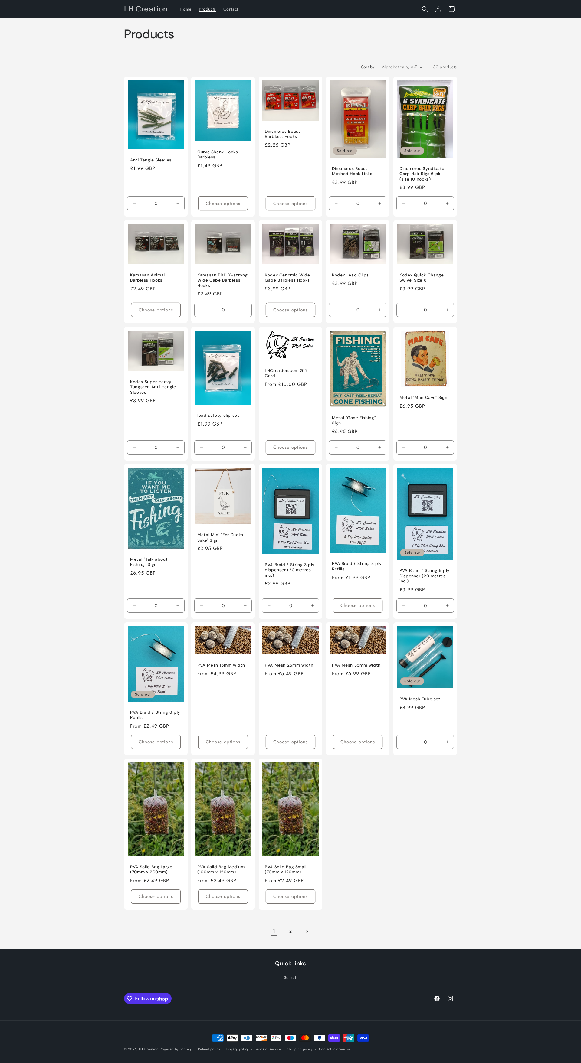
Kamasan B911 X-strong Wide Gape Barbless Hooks (222, 280)
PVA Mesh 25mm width (289, 665)
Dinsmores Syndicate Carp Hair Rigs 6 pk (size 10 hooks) (422, 174)
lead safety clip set (218, 415)
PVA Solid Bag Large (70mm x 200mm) (151, 869)
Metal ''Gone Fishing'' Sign (354, 420)
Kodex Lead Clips (350, 275)
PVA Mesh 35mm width (356, 665)
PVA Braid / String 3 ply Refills (357, 566)
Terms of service (268, 1049)
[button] (425, 9)
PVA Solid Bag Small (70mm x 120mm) (286, 869)
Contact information (335, 1049)
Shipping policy (300, 1049)
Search (290, 977)
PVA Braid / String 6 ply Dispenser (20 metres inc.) (424, 576)
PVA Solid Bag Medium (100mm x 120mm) (221, 869)
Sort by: (368, 67)
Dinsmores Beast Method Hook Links (352, 171)
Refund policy (209, 1049)
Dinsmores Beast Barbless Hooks (282, 134)
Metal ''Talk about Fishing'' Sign (149, 562)
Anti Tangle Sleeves (151, 160)
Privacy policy (237, 1049)
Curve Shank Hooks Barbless (217, 154)
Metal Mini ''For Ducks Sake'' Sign (220, 537)
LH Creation (149, 1049)
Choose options (223, 203)
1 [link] (274, 931)
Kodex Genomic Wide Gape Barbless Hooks (287, 277)
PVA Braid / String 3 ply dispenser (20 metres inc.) (290, 570)
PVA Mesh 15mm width (221, 665)
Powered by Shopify (176, 1049)
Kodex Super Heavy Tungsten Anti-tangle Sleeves (153, 387)
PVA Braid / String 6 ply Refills (155, 715)
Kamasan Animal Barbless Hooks (147, 277)
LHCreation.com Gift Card (286, 373)
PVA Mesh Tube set (420, 699)
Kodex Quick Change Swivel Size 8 (421, 277)
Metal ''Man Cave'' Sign (423, 397)
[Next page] (306, 931)
